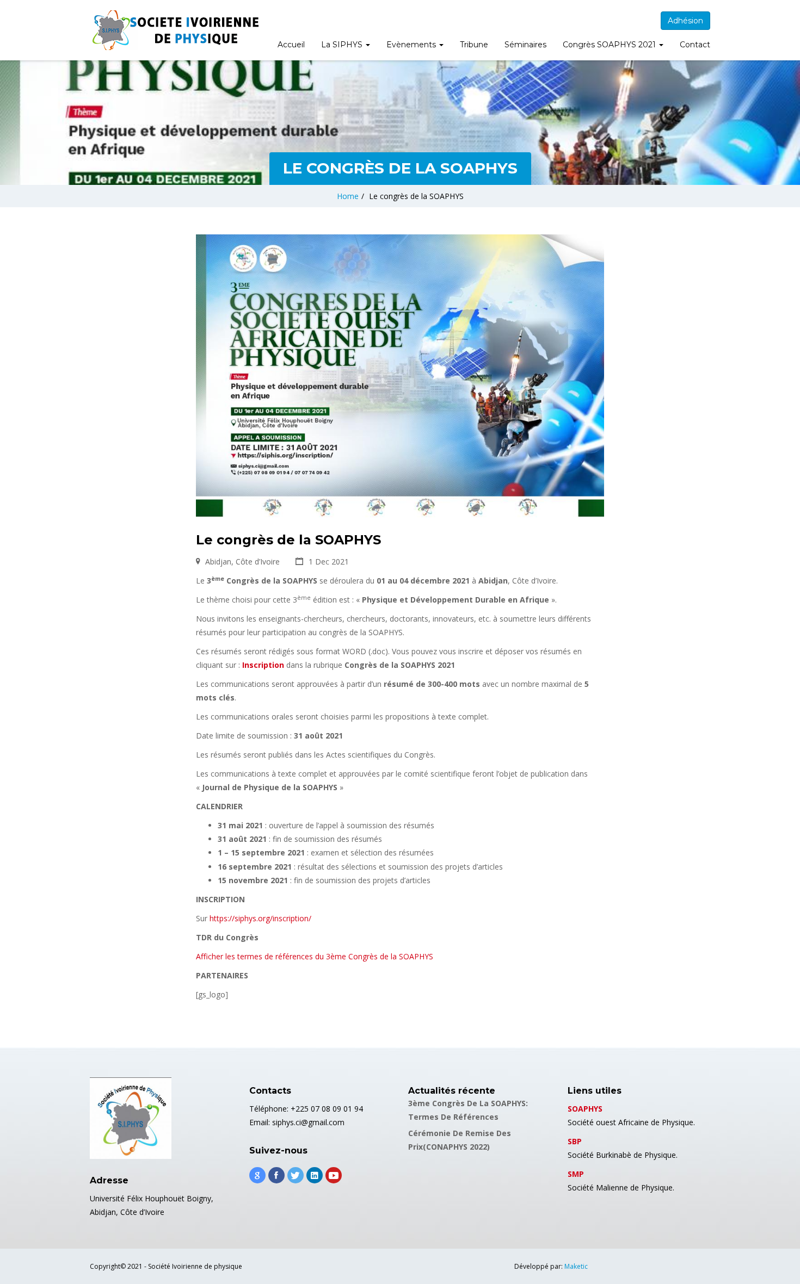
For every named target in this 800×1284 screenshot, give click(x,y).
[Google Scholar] (257, 1175)
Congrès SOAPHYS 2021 (610, 44)
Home (348, 196)
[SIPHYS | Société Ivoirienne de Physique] (174, 30)
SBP (575, 1141)
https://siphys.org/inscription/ (260, 918)
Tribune (474, 44)
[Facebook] (276, 1175)
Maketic (576, 1266)
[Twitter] (295, 1175)
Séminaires (525, 44)
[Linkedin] (314, 1175)
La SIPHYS (343, 44)
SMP (576, 1174)
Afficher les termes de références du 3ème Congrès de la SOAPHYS (314, 956)
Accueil (291, 44)
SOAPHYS (585, 1108)
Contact (695, 44)
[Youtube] (333, 1175)
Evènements (412, 44)
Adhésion (685, 21)
